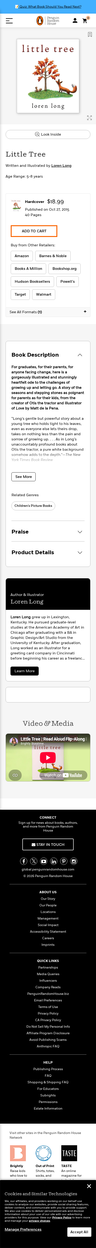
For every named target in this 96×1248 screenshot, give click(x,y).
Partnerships (48, 967)
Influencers (48, 980)
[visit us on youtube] (43, 861)
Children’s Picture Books (33, 506)
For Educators (48, 1089)
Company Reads (48, 987)
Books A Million (28, 268)
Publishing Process (48, 1069)
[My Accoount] (75, 20)
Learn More (25, 672)
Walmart (43, 294)
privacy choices (39, 1221)
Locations (48, 912)
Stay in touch (50, 844)
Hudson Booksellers (32, 281)
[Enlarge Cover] (89, 117)
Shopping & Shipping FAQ (48, 1082)
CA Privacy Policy (48, 1020)
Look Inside (50, 134)
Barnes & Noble (53, 256)
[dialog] (48, 1214)
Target (20, 294)
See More (23, 476)
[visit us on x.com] (33, 861)
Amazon (22, 256)
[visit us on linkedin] (53, 861)
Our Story (48, 899)
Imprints (48, 945)
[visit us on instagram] (73, 861)
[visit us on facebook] (23, 861)
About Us (48, 892)
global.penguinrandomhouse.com (48, 869)
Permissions (48, 1102)
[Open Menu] (9, 20)
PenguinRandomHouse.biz (48, 994)
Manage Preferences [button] (23, 1229)
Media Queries (48, 974)
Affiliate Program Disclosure (48, 1033)
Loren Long (61, 165)
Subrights (48, 1095)
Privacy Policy (48, 1013)
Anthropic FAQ (48, 1046)
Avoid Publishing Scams (48, 1040)
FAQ (48, 1075)
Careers (48, 938)
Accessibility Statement (48, 931)
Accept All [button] (79, 1232)
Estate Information (48, 1108)
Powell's (67, 281)
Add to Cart (34, 231)
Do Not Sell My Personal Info (48, 1026)
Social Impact (48, 925)
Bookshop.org (64, 268)
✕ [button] (89, 1186)
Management (48, 918)
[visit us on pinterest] (63, 861)
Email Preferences (48, 1000)
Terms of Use (48, 1007)
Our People (48, 905)
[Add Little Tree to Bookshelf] (90, 34)
